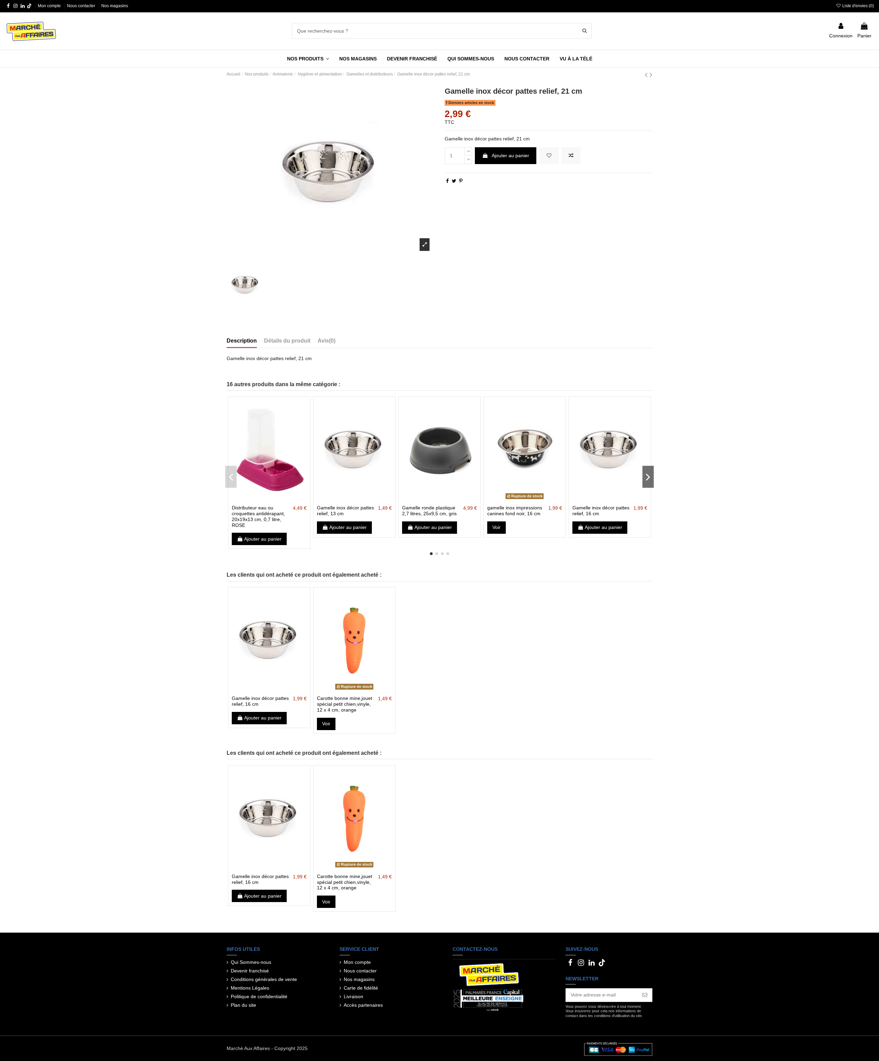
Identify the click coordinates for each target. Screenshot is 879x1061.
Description (242, 341)
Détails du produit (287, 341)
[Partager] (447, 181)
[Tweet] (454, 181)
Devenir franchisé (250, 970)
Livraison (353, 996)
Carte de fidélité (361, 988)
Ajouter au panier (510, 155)
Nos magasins (114, 5)
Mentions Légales (250, 988)
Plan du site (243, 1005)
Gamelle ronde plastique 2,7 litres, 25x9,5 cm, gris (429, 510)
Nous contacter (81, 5)
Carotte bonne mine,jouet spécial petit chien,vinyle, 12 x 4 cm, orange (344, 704)
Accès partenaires (363, 1005)
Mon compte (50, 5)
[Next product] (651, 75)
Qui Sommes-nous (251, 962)
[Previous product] (647, 75)
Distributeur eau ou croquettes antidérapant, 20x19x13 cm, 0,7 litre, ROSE (258, 516)
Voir (496, 527)
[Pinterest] (461, 181)
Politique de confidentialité (259, 996)
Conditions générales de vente (264, 979)
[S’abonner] (645, 995)
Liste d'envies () (857, 5)
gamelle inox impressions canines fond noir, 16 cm (514, 510)
